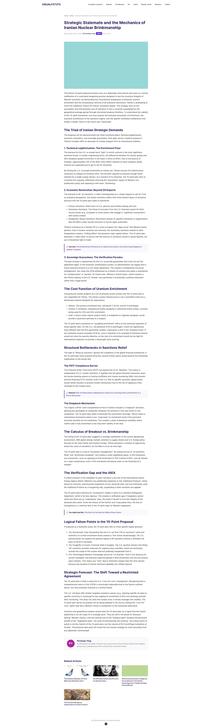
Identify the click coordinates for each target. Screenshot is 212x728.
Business (158, 4)
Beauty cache (146, 4)
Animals (109, 4)
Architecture (119, 4)
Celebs (167, 4)
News (72, 16)
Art (129, 4)
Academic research (95, 4)
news (99, 33)
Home (66, 16)
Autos (135, 4)
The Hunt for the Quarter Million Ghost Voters (103, 512)
